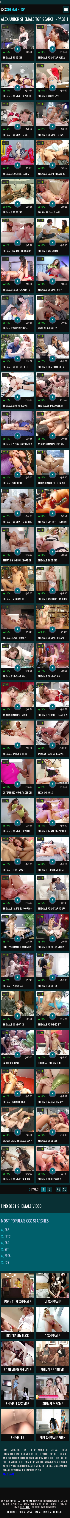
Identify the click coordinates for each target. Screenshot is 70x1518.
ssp (6, 1230)
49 (58, 1189)
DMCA (38, 1512)
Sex (13, 9)
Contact (12, 1512)
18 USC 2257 (25, 1512)
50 (64, 1189)
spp (6, 1249)
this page (25, 1507)
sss (6, 1243)
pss (6, 1262)
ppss (7, 1256)
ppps (7, 1236)
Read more (8, 1474)
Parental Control (53, 1512)
